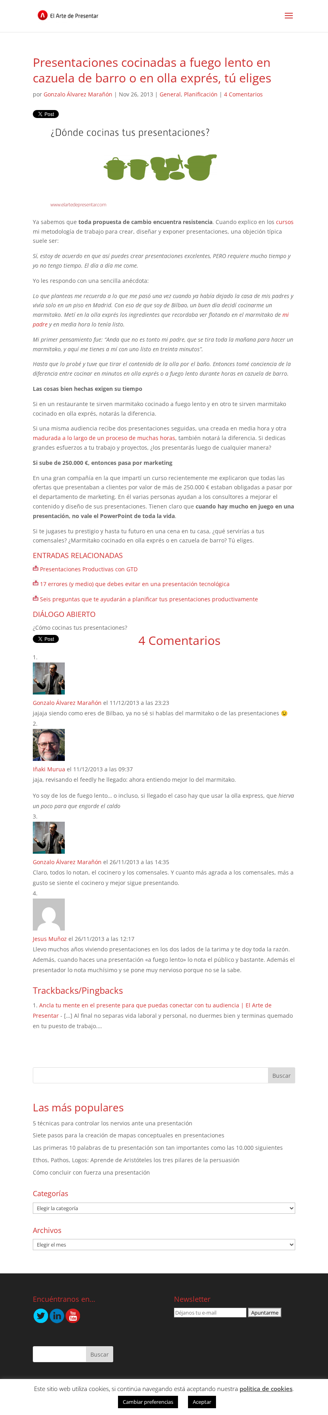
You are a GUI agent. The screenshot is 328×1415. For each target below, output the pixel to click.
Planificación (201, 94)
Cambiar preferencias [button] (148, 1401)
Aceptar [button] (202, 1401)
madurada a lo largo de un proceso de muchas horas (104, 438)
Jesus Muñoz (50, 939)
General (170, 94)
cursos (285, 222)
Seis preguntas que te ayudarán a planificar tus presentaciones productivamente (149, 599)
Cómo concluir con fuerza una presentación (91, 1172)
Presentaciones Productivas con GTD (89, 569)
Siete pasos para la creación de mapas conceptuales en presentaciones (128, 1135)
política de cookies (266, 1389)
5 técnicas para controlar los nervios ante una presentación (112, 1123)
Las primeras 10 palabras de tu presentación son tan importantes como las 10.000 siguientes (158, 1147)
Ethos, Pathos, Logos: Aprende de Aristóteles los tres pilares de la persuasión (136, 1160)
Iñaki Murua (49, 769)
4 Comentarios (243, 94)
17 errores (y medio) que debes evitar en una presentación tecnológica (135, 584)
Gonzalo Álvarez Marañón (78, 94)
